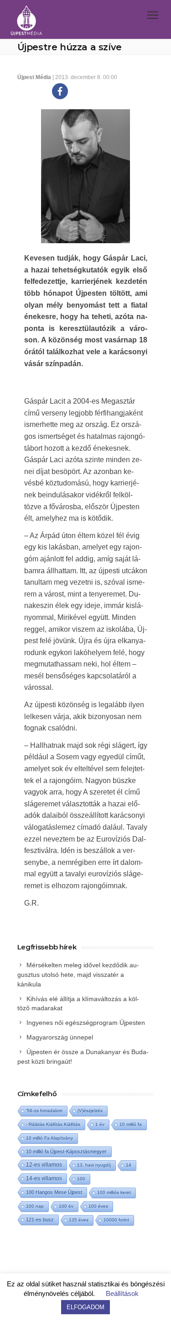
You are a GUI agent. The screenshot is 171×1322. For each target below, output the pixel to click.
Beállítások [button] (122, 1293)
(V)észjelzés (90, 1110)
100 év (66, 1206)
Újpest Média (34, 77)
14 (128, 1164)
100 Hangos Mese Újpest (54, 1192)
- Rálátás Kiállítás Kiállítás (53, 1124)
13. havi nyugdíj (94, 1164)
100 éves (98, 1206)
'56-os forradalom (44, 1110)
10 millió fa (130, 1124)
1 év (99, 1124)
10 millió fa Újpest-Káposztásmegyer (66, 1151)
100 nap (35, 1206)
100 (81, 1178)
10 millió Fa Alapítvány (49, 1138)
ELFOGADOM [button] (85, 1307)
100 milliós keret (114, 1192)
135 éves (78, 1219)
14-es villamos (44, 1178)
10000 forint (116, 1219)
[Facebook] (60, 91)
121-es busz (40, 1219)
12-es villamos (44, 1164)
